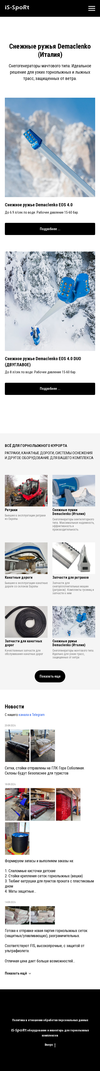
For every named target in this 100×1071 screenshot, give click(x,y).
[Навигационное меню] (91, 8)
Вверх (49, 1044)
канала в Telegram (32, 715)
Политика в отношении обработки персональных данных (50, 1020)
